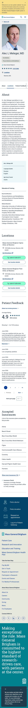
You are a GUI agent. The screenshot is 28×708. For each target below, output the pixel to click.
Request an (10, 572)
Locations (7, 72)
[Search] (21, 17)
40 (22, 387)
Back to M (6, 21)
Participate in (9, 575)
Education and (11, 548)
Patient (7, 541)
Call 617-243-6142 (15, 283)
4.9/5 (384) (16, 68)
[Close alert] (25, 3)
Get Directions (7, 253)
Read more (5, 343)
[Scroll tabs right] (27, 86)
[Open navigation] (25, 17)
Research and (12, 545)
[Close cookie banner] (21, 689)
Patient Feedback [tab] (20, 86)
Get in (6, 568)
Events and (8, 578)
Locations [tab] (10, 86)
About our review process (9, 308)
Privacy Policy (8, 704)
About (5, 592)
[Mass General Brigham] (8, 17)
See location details (14, 262)
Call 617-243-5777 (15, 257)
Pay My (5, 565)
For (7, 609)
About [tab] (3, 86)
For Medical (10, 582)
